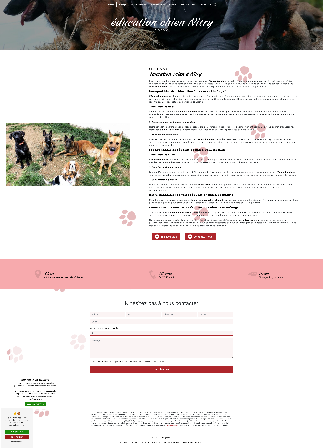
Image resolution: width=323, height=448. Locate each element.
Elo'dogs (122, 4)
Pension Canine (157, 4)
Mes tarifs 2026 (187, 4)
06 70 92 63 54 (167, 277)
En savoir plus (168, 236)
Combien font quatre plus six (104, 328)
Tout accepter (16, 431)
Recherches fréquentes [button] (161, 438)
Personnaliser (16, 441)
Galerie (172, 4)
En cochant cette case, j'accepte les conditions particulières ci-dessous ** (128, 361)
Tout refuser (17, 437)
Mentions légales (171, 442)
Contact (202, 4)
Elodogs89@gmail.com (271, 277)
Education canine (138, 4)
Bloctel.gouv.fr (173, 425)
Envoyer (164, 369)
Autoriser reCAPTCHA (35, 404)
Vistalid (125, 442)
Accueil (111, 4)
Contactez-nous (203, 236)
